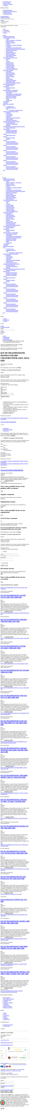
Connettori (8, 46)
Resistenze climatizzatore (11, 130)
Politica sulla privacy (7, 1007)
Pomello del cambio (10, 137)
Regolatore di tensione (11, 52)
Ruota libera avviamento (11, 91)
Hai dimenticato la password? (7, 1085)
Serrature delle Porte (10, 122)
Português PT (13, 11)
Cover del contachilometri (12, 69)
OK (1, 491)
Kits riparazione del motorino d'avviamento (15, 49)
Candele (8, 44)
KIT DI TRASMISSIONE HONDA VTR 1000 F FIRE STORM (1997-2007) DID (15, 973)
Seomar (10, 1073)
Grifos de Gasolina (10, 76)
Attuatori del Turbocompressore (13, 117)
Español (10, 10)
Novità (4, 1014)
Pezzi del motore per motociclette (10, 90)
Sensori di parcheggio (11, 141)
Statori (7, 39)
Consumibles (6, 101)
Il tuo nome (3, 555)
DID (5, 452)
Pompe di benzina (10, 72)
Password (3, 1083)
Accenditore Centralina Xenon (15, 110)
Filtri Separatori (9, 119)
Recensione (3, 557)
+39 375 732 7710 (5, 1040)
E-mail (2, 1080)
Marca (2, 452)
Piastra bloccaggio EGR (11, 120)
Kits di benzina (9, 79)
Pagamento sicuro (7, 1)
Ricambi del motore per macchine (10, 111)
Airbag (4, 134)
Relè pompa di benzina (11, 55)
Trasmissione (6, 86)
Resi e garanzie (6, 3)
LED (7, 109)
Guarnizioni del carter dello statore (13, 47)
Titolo (2, 554)
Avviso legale (6, 1005)
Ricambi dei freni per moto (9, 84)
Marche (5, 1016)
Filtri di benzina (9, 75)
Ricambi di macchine (8, 1024)
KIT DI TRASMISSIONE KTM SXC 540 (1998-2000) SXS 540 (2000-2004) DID (14, 723)
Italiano (9, 12)
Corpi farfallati (9, 115)
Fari (7, 60)
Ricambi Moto (6, 1026)
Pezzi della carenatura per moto (10, 57)
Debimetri (8, 112)
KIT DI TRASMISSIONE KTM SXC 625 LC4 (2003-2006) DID (14, 696)
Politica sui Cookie (16, 1070)
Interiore (5, 136)
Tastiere (8, 139)
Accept (2, 1108)
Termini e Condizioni (8, 4)
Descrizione (6, 428)
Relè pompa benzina (10, 81)
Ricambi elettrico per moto (9, 37)
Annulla (2, 565)
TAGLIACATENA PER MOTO (8, 422)
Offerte (4, 1013)
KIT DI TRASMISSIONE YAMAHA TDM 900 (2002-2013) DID (14, 620)
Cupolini (8, 61)
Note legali (21, 1069)
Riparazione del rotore (11, 97)
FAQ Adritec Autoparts (8, 998)
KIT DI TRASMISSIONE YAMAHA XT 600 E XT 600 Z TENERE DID (14, 800)
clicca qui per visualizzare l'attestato (19, 1064)
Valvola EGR (9, 114)
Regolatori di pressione (11, 80)
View (2, 843)
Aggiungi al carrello (5, 396)
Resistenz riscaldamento (11, 132)
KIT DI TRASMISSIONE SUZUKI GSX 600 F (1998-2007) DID (13, 647)
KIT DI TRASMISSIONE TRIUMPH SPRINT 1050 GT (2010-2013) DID (14, 776)
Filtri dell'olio (9, 92)
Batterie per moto (10, 41)
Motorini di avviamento (11, 96)
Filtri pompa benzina (10, 74)
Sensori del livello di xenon (12, 142)
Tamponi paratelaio (10, 67)
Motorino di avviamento (11, 50)
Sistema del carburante (8, 70)
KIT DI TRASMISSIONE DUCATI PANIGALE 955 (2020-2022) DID (13, 877)
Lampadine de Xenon (11, 107)
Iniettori (8, 77)
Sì (4, 498)
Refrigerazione (6, 129)
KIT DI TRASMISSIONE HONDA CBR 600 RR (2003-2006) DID (15, 922)
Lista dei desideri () (5, 16)
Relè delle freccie (10, 56)
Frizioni (8, 89)
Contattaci (5, 1018)
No (1, 498)
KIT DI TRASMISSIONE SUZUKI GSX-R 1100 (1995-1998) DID (13, 596)
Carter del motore (10, 66)
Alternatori (8, 116)
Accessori (5, 102)
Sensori (5, 140)
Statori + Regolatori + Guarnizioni (13, 40)
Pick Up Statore (9, 51)
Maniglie (8, 125)
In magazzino (3, 455)
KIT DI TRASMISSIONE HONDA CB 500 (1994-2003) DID (14, 827)
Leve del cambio (9, 62)
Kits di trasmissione (10, 87)
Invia (6, 565)
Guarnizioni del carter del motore (13, 95)
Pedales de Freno (10, 64)
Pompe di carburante (10, 127)
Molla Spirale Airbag (10, 135)
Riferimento (3, 454)
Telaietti (8, 59)
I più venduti (6, 1015)
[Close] (1, 174)
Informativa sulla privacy (6, 1070)
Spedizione (5, 1003)
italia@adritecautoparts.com (7, 1042)
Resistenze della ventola (11, 131)
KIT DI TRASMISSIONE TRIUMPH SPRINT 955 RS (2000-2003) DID (14, 947)
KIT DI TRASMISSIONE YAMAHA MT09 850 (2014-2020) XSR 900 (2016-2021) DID (14, 750)
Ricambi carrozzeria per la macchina (11, 121)
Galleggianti (9, 71)
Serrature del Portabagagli (12, 124)
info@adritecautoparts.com (6, 1045)
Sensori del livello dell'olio (12, 144)
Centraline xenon (10, 106)
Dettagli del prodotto (7, 429)
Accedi (2, 326)
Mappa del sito (6, 1019)
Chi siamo (5, 5)
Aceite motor (9, 100)
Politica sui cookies (7, 1006)
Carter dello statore (10, 65)
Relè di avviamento (10, 54)
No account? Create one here (7, 1089)
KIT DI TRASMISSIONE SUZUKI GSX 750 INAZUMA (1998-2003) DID (14, 852)
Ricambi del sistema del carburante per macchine (14, 126)
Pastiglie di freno (10, 85)
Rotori (7, 99)
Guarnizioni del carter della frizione (14, 94)
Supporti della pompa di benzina (13, 82)
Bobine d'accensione (10, 42)
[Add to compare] (1, 399)
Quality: (5, 551)
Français (10, 14)
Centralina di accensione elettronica (14, 45)
